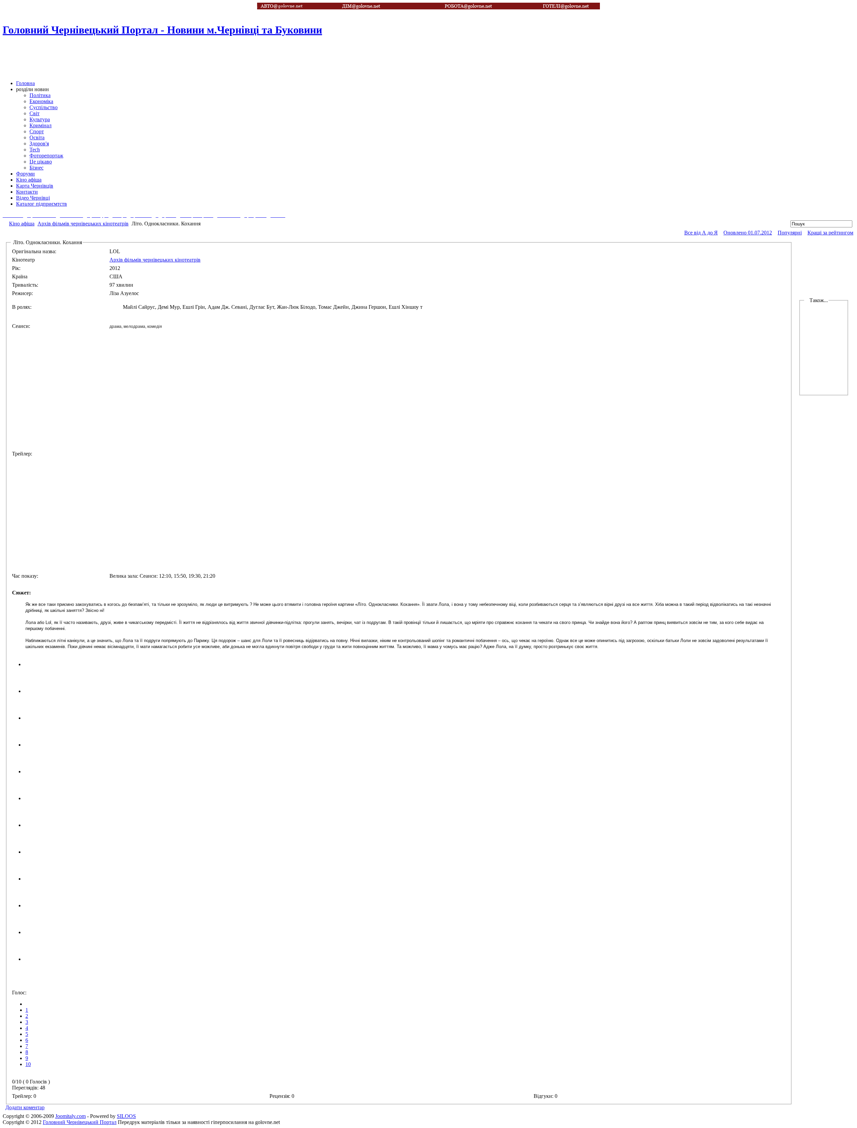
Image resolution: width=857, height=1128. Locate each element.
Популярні (790, 232)
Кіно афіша (21, 223)
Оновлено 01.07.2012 (747, 232)
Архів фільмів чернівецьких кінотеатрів (83, 223)
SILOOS (126, 1116)
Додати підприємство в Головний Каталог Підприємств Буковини (832, 10)
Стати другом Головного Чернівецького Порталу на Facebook (832, 32)
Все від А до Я (701, 232)
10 (28, 1064)
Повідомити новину (832, 55)
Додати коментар (25, 1107)
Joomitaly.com (70, 1116)
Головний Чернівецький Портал (79, 1122)
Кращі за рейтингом (830, 232)
